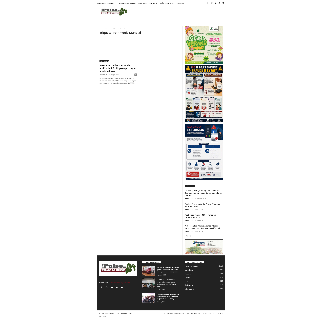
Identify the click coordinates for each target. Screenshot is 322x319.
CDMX (187, 281)
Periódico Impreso (166, 3)
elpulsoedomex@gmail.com (120, 283)
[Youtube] (223, 3)
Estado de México (191, 266)
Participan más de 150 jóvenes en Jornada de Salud (200, 216)
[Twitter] (219, 3)
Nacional (188, 274)
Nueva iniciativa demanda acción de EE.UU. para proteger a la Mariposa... (117, 68)
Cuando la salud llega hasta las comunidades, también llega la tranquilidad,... (168, 296)
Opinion (187, 278)
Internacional (104, 61)
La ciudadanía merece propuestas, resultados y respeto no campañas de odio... (166, 283)
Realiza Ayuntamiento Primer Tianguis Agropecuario (202, 205)
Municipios (189, 270)
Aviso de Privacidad (193, 313)
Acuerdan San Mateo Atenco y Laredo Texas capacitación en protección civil (202, 226)
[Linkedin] (215, 3)
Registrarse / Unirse (127, 3)
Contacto (153, 3)
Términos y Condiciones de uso (174, 313)
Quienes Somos (208, 313)
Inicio (101, 29)
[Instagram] (211, 3)
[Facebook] (207, 3)
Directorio (142, 3)
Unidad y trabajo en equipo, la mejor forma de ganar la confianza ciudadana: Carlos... (203, 193)
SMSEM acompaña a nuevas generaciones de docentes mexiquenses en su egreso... (168, 269)
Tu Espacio (179, 3)
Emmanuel (103, 75)
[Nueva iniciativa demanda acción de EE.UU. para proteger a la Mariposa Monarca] (118, 49)
